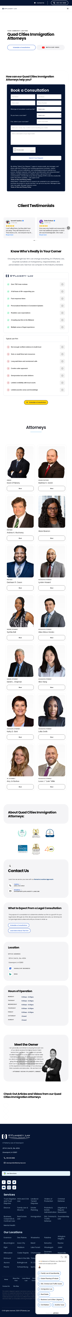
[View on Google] (8, 222)
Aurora (6, 1262)
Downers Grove (48, 1253)
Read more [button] (9, 235)
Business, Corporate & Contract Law (9, 1218)
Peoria (6, 1267)
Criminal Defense (61, 1200)
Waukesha (35, 1237)
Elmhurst (7, 1258)
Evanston (7, 1237)
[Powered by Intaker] (56, 1313)
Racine (60, 1243)
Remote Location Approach (43, 879)
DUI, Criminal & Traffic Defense (50, 1218)
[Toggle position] (61, 1256)
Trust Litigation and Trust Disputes (10, 1201)
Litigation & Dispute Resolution (62, 1210)
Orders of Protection (48, 1200)
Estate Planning (34, 1209)
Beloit (33, 1243)
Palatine (47, 1237)
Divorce (7, 1208)
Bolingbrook (22, 1262)
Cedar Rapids (23, 1253)
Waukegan (48, 1247)
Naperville (62, 1253)
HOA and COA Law (23, 1200)
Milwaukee (8, 1253)
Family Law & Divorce (22, 1209)
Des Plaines (22, 1237)
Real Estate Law (22, 1217)
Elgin (6, 1247)
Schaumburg (22, 1267)
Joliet (60, 1247)
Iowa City (21, 1243)
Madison (20, 1247)
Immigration (36, 1216)
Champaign (36, 1253)
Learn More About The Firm (19, 931)
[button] (68, 9)
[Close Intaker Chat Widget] (65, 1256)
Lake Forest (35, 1247)
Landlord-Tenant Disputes (35, 1201)
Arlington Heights (61, 1237)
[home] (9, 8)
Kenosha (47, 1243)
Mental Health (9, 1225)
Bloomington (9, 1243)
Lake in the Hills (23, 1258)
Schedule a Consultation (21, 47)
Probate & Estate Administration (50, 1210)
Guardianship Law (63, 1217)
